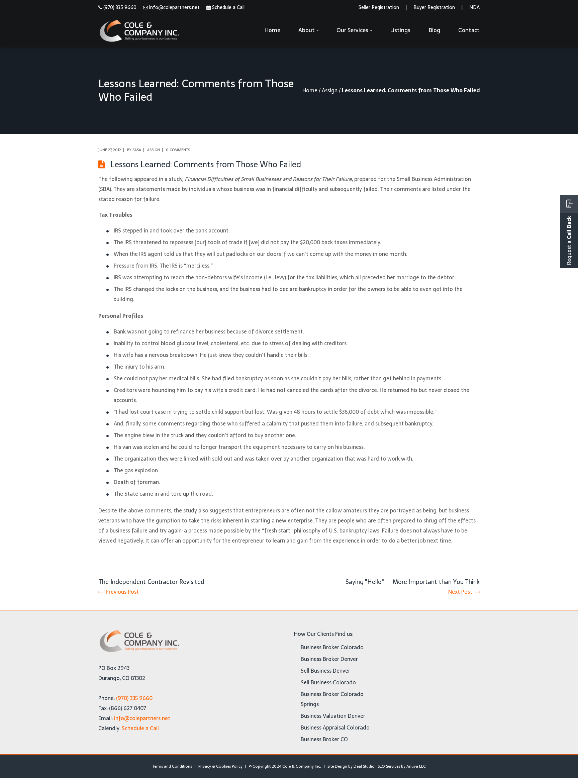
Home (309, 90)
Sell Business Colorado (328, 682)
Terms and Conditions (172, 766)
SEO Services (389, 766)
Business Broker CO (324, 739)
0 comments (178, 150)
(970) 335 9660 (119, 7)
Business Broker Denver (329, 659)
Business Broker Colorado (332, 647)
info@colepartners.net (174, 7)
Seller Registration (379, 7)
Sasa (136, 150)
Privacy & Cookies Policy (220, 766)
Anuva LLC (416, 766)
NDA (474, 7)
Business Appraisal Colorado (335, 727)
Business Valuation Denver (333, 715)
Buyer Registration (434, 7)
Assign (330, 90)
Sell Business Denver (325, 670)
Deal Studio (364, 766)
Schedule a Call (228, 7)
